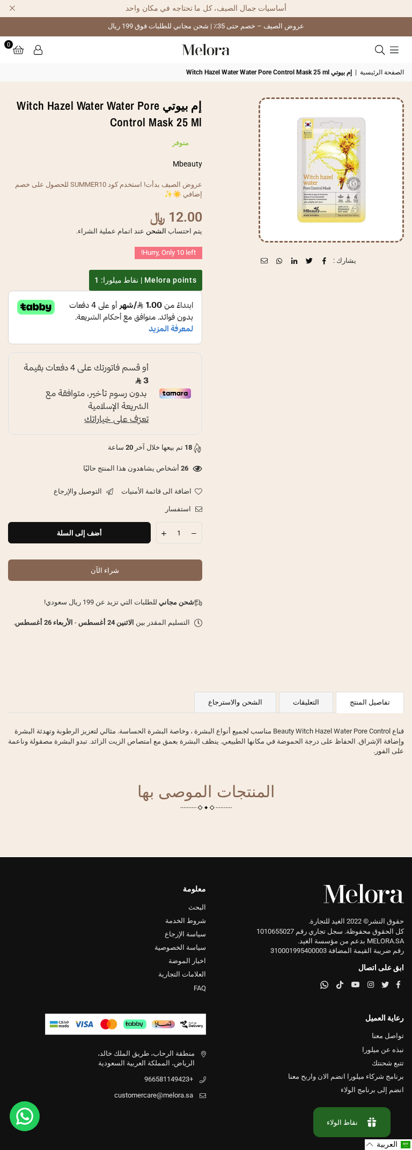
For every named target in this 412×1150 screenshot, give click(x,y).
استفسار (179, 509)
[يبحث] (379, 50)
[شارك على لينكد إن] (295, 261)
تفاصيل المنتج (370, 702)
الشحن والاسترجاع (235, 702)
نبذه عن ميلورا (383, 1050)
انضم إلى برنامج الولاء (372, 1090)
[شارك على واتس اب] (280, 261)
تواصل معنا (388, 1036)
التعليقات (306, 702)
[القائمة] (394, 50)
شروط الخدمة (185, 921)
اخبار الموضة (187, 961)
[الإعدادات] (38, 50)
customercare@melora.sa (153, 1095)
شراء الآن (105, 570)
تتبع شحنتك (388, 1063)
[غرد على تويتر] (310, 261)
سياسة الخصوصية (180, 947)
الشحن (156, 231)
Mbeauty (187, 164)
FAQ (200, 988)
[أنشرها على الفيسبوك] (325, 261)
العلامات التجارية (182, 974)
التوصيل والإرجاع (79, 491)
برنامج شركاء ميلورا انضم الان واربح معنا (346, 1076)
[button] (18, 50)
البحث (197, 907)
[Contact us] (25, 1116)
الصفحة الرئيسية (382, 72)
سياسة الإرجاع (185, 934)
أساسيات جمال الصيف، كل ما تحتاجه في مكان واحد (206, 8)
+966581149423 (168, 1079)
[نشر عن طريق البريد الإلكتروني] (265, 261)
